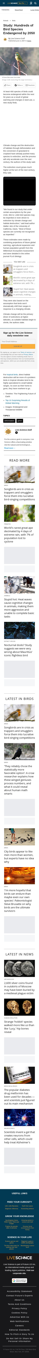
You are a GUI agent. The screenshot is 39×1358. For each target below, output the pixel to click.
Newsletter (31, 85)
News (29, 41)
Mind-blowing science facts (27, 1246)
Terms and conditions (19, 1304)
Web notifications (19, 1321)
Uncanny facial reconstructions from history (27, 1228)
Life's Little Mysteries (11, 1206)
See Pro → (22, 3)
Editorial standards (19, 1330)
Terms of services (26, 352)
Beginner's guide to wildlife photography (27, 1242)
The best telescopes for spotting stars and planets (11, 1247)
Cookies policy (19, 1313)
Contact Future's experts (19, 1296)
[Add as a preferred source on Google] (19, 1280)
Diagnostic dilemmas (11, 1208)
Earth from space (27, 1206)
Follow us (20, 85)
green (20, 421)
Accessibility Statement (19, 1291)
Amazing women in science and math (27, 1221)
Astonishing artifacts (27, 1208)
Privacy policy (19, 1308)
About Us (19, 1300)
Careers (19, 1326)
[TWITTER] (17, 432)
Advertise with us (19, 1317)
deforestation (9, 421)
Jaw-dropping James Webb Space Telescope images (11, 1221)
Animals (5, 20)
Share (8, 85)
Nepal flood (19, 10)
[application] (19, 188)
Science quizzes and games (11, 1242)
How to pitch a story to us (19, 1334)
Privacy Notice (28, 354)
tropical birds (12, 375)
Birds (13, 20)
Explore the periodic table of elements (11, 1227)
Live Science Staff (18, 38)
